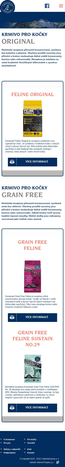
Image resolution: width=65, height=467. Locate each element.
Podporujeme (10, 453)
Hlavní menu (61, 6)
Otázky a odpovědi (12, 449)
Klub (29, 449)
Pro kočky (31, 439)
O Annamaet (9, 439)
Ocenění (31, 443)
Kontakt (30, 453)
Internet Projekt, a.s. (45, 462)
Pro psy (7, 443)
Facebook (47, 6)
